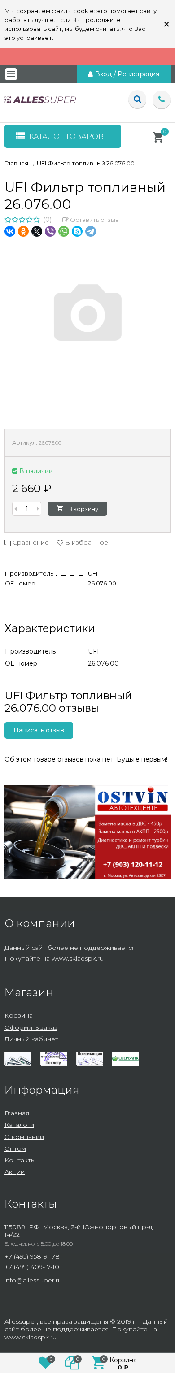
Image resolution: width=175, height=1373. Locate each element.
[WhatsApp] (63, 231)
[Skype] (77, 231)
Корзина (18, 1015)
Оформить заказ (30, 1027)
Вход (103, 74)
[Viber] (50, 231)
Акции (14, 1172)
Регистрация (138, 74)
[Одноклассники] (23, 231)
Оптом (15, 1148)
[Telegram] (90, 231)
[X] (36, 231)
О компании (24, 1137)
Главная (16, 1113)
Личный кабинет (31, 1039)
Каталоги (19, 1125)
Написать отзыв (38, 730)
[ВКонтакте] (9, 231)
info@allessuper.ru (33, 1280)
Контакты (19, 1160)
